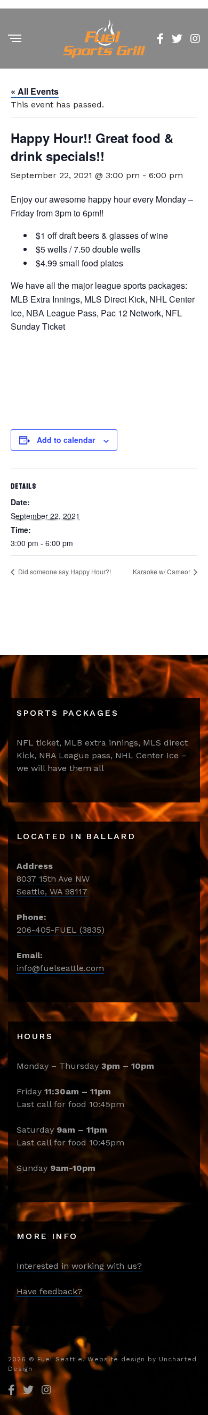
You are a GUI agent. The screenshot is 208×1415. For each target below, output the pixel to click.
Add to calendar (66, 439)
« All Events (35, 91)
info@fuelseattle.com (60, 968)
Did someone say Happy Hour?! (64, 571)
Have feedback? (49, 1291)
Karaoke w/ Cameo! (162, 571)
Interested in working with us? (79, 1266)
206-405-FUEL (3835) (61, 930)
